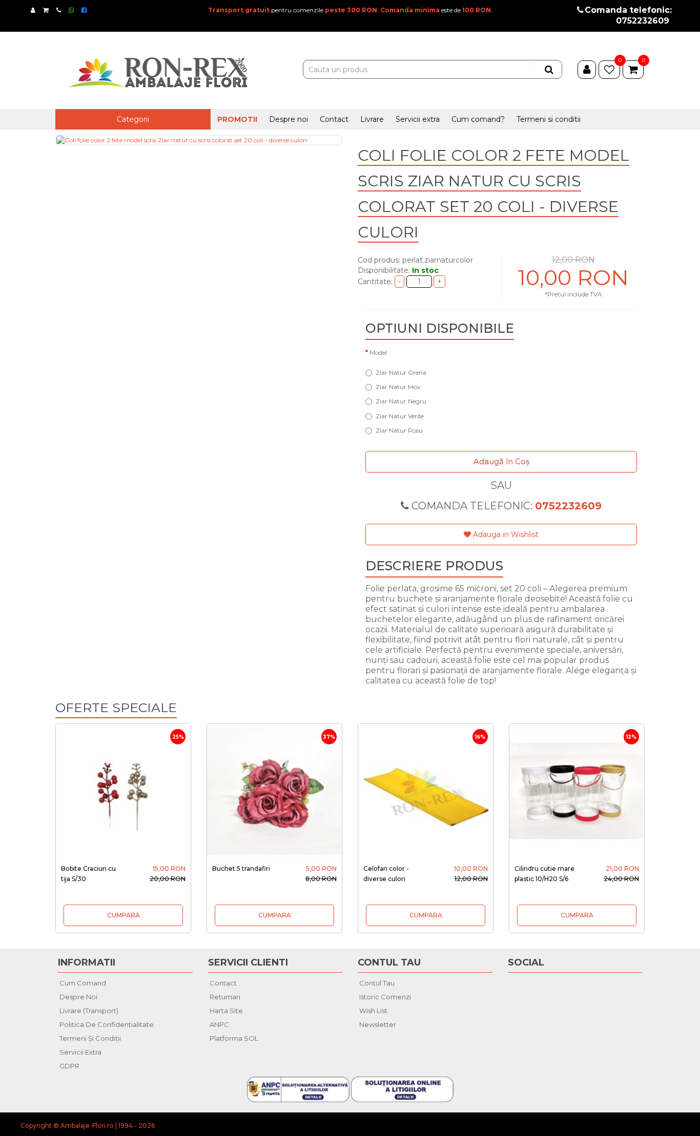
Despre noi (288, 119)
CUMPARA (123, 915)
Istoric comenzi (385, 997)
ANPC (219, 1024)
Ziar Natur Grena (401, 372)
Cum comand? (478, 119)
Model (378, 352)
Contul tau (377, 983)
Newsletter (377, 1024)
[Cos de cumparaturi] (46, 10)
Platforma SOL (234, 1038)
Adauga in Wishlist (505, 534)
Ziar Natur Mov (398, 387)
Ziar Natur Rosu (399, 430)
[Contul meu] (33, 10)
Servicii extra (418, 119)
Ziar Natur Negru (401, 401)
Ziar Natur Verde (400, 416)
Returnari (225, 997)
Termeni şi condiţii (90, 1038)
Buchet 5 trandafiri (241, 868)
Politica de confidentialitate (106, 1024)
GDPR (69, 1066)
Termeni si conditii (549, 119)
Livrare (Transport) (88, 1010)
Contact (334, 119)
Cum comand (82, 983)
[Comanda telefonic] (59, 10)
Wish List (373, 1010)
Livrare (372, 119)
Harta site (226, 1010)
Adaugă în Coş (501, 461)
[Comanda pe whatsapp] (71, 10)
